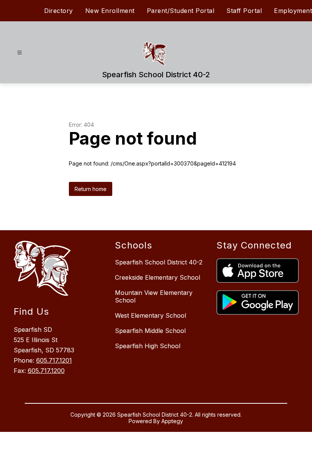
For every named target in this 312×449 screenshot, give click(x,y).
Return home (91, 189)
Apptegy (172, 421)
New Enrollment (110, 10)
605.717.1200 (46, 370)
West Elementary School (150, 315)
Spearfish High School (147, 346)
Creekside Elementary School (157, 277)
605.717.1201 (54, 360)
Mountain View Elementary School (154, 296)
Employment (293, 10)
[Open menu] (19, 52)
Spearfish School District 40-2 (158, 262)
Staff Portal (244, 10)
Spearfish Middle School (150, 330)
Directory (58, 10)
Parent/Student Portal (181, 10)
